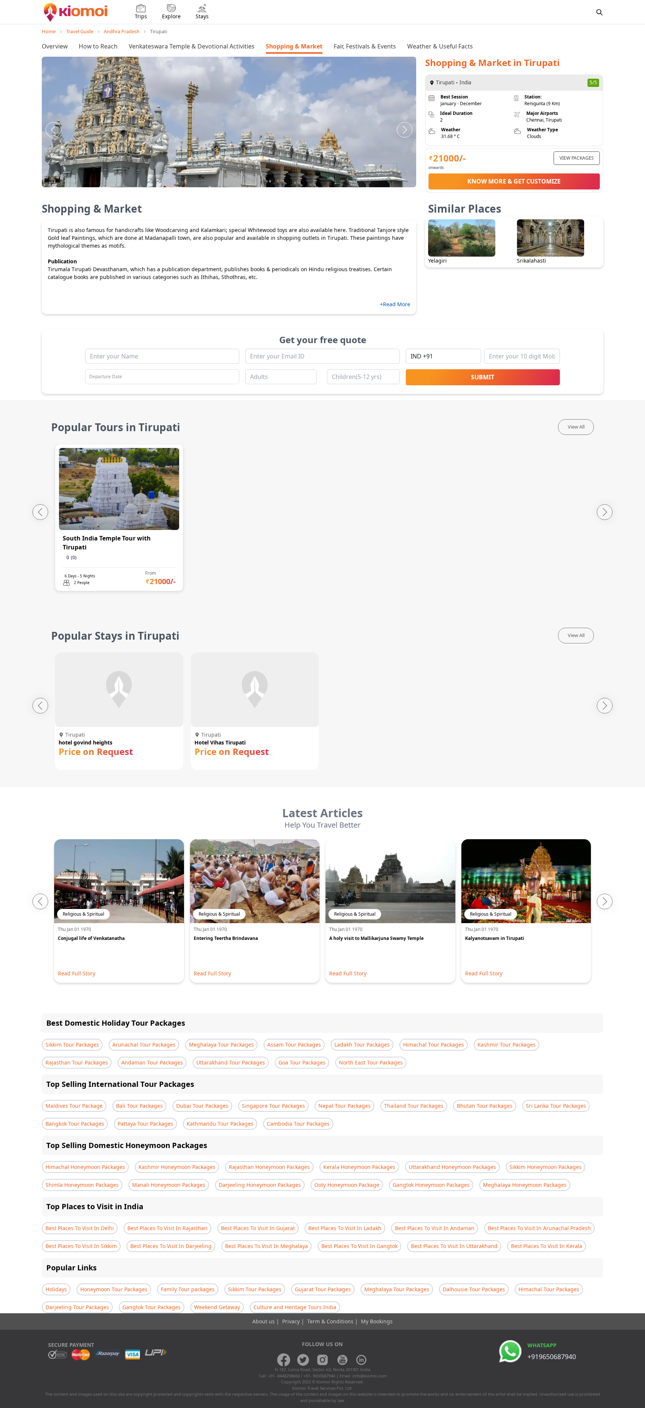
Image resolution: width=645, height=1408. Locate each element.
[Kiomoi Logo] (76, 12)
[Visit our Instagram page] (322, 1360)
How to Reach (98, 46)
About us (264, 1321)
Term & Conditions (331, 1321)
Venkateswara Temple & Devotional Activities (192, 46)
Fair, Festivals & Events (365, 46)
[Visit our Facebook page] (283, 1360)
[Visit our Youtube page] (342, 1360)
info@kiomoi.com (369, 1376)
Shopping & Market (294, 46)
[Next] (404, 130)
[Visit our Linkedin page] (361, 1360)
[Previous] (53, 130)
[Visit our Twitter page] (303, 1360)
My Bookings (377, 1321)
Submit (482, 377)
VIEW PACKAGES (577, 158)
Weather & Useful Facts (440, 46)
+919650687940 (551, 1356)
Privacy (291, 1321)
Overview (55, 46)
